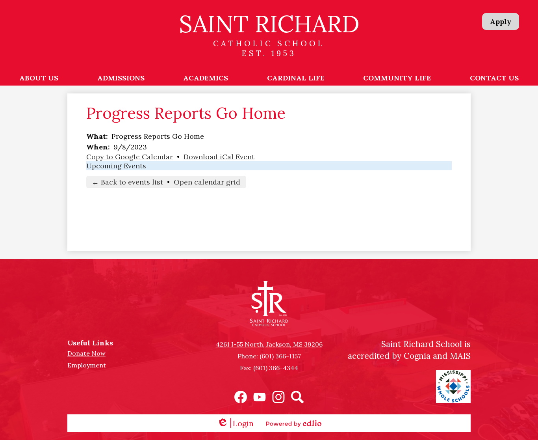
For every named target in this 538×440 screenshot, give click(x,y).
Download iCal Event (219, 156)
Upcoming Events (116, 165)
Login (235, 423)
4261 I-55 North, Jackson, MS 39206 (269, 344)
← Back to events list (127, 181)
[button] (38, 78)
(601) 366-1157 (280, 356)
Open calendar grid (207, 181)
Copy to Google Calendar (129, 156)
